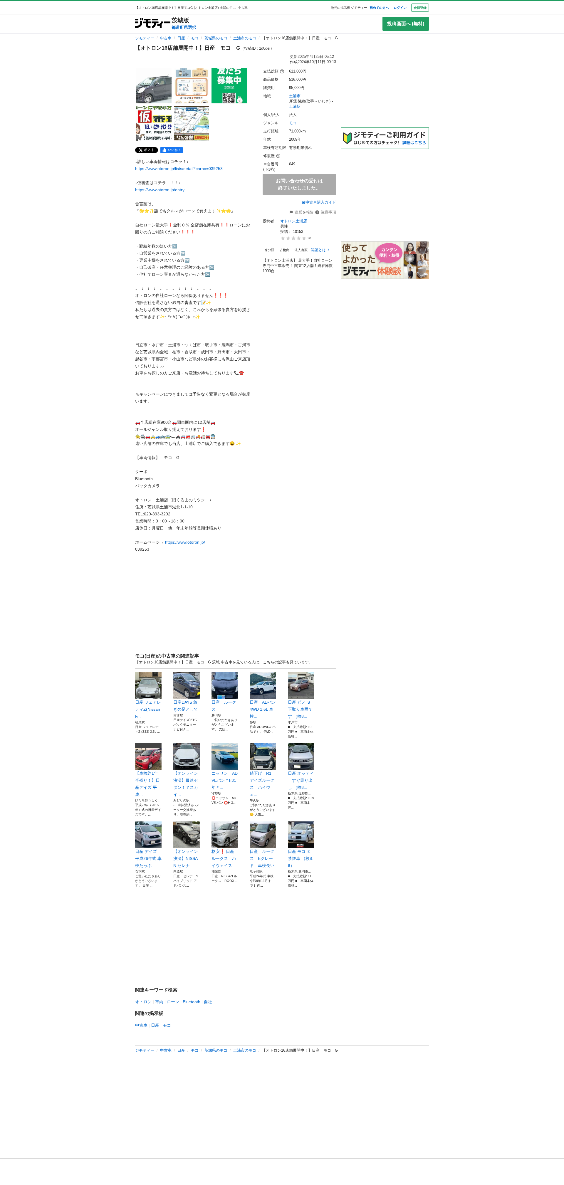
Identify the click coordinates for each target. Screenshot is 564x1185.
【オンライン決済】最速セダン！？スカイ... (185, 784)
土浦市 (295, 96)
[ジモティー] (152, 23)
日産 (181, 38)
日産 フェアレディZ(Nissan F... (148, 709)
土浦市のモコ (244, 38)
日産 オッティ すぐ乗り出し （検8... (301, 780)
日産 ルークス (224, 706)
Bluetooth (191, 1001)
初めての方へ (379, 7)
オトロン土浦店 (293, 221)
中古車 (166, 38)
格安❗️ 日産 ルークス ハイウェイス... (225, 858)
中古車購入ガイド (321, 202)
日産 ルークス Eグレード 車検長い (262, 858)
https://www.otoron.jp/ (185, 542)
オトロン (143, 1001)
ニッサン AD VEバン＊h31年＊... (225, 780)
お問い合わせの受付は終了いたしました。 (299, 184)
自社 (208, 1001)
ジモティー (144, 38)
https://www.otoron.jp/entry (159, 189)
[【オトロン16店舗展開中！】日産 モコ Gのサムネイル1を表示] (154, 86)
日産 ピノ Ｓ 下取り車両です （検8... (301, 709)
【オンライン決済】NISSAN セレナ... (185, 858)
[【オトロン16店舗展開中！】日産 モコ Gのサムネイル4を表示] (154, 123)
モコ (195, 38)
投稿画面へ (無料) (405, 23)
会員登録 (420, 7)
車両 (159, 1001)
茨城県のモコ (215, 38)
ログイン (400, 7)
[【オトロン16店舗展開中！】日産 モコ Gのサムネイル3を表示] (229, 86)
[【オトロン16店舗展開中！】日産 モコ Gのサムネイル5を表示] (191, 123)
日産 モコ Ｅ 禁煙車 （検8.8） (301, 858)
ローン (173, 1001)
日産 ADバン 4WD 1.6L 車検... (263, 709)
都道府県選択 (184, 27)
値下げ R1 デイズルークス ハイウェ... (262, 784)
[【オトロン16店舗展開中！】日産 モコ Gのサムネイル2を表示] (191, 86)
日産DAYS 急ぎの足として (185, 706)
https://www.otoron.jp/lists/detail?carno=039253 (179, 168)
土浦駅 (295, 106)
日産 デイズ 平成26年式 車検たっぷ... (148, 858)
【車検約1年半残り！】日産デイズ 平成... (147, 784)
